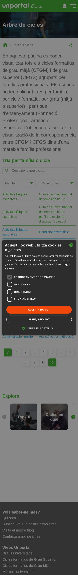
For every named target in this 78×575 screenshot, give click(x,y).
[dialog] (39, 287)
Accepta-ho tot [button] (39, 309)
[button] (39, 328)
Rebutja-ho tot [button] (39, 319)
